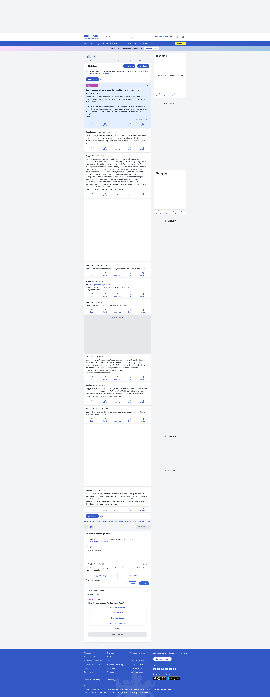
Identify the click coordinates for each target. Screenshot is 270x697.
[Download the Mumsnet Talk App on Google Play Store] (173, 678)
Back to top (144, 527)
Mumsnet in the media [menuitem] (93, 661)
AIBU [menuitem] (109, 657)
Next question (118, 634)
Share (130, 126)
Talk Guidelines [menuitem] (144, 693)
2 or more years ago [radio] (117, 623)
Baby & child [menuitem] (108, 43)
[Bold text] (88, 564)
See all (147, 120)
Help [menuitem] (85, 693)
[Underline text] (91, 564)
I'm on (181, 96)
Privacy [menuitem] (112, 693)
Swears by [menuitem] (111, 679)
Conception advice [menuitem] (137, 664)
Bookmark (142, 150)
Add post (117, 126)
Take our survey (151, 48)
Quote (92, 126)
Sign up (180, 43)
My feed (158, 96)
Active (174, 96)
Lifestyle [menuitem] (128, 43)
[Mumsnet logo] (92, 37)
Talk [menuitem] (85, 43)
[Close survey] (147, 591)
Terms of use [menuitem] (103, 693)
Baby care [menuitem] (134, 676)
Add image (103, 576)
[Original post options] (148, 85)
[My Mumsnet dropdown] (184, 37)
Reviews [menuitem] (110, 676)
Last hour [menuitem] (134, 61)
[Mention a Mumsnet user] (143, 564)
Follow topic (129, 66)
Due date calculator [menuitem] (137, 661)
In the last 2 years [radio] (117, 618)
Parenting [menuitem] (111, 668)
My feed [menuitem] (92, 61)
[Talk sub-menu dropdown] (94, 56)
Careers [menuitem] (87, 676)
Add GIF (135, 576)
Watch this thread (94, 580)
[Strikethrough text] (94, 564)
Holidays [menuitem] (138, 43)
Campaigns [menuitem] (88, 672)
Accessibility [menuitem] (133, 693)
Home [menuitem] (118, 43)
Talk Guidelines (142, 568)
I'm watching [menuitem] (112, 61)
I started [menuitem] (104, 61)
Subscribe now (162, 659)
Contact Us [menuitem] (93, 693)
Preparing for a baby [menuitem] (138, 668)
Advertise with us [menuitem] (91, 657)
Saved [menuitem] (128, 61)
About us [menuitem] (87, 653)
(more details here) (165, 689)
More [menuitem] (147, 43)
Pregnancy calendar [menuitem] (138, 653)
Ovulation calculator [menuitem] (138, 657)
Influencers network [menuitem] (92, 664)
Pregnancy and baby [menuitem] (115, 664)
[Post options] (148, 132)
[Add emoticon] (146, 564)
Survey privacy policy (92, 640)
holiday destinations (106, 73)
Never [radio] (117, 628)
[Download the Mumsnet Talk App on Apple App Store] (159, 678)
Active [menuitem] (86, 61)
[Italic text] (97, 564)
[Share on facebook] (86, 527)
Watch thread (92, 79)
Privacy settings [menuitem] (122, 693)
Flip (101, 79)
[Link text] (100, 564)
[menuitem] (154, 669)
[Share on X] (91, 527)
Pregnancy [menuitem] (95, 43)
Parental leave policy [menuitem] (92, 679)
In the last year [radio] (117, 613)
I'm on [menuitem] (98, 61)
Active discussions (160, 37)
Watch (143, 126)
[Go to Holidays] (87, 66)
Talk (87, 56)
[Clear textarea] (102, 564)
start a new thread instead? (100, 541)
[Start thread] (178, 37)
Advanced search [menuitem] (145, 61)
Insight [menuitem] (87, 668)
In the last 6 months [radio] (117, 607)
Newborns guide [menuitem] (136, 672)
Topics (166, 96)
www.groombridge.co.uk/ (100, 284)
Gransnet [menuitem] (110, 653)
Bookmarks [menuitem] (122, 61)
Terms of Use (119, 568)
